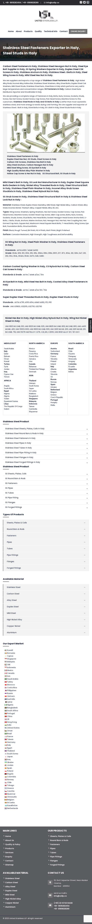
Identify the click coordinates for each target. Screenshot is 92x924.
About (19, 31)
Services (9, 852)
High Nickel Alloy (14, 619)
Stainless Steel (13, 587)
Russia (53, 379)
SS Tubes (9, 492)
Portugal (54, 400)
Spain (53, 384)
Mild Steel (11, 613)
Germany (54, 354)
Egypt (6, 391)
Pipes (9, 542)
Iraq (5, 372)
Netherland (55, 390)
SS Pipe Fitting (11, 497)
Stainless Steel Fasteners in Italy (59, 80)
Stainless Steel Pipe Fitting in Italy (20, 452)
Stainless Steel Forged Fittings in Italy (22, 462)
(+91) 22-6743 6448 (63, 903)
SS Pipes (9, 488)
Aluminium (12, 632)
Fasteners (11, 535)
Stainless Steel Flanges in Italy (19, 457)
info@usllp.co (52, 2)
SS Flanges (10, 502)
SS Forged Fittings (13, 507)
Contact (64, 31)
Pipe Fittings (12, 555)
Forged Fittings (14, 568)
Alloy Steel (12, 600)
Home (11, 31)
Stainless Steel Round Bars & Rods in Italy (24, 433)
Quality (38, 31)
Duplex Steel (13, 606)
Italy (5, 351)
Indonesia (33, 404)
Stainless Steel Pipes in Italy (18, 443)
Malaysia (32, 401)
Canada (32, 364)
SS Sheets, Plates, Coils (15, 473)
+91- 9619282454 (13, 2)
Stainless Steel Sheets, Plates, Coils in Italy (24, 428)
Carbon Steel (13, 593)
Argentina (72, 369)
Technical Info (50, 31)
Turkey (7, 364)
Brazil (70, 348)
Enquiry (8, 856)
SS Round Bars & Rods (15, 478)
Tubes (10, 548)
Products (28, 31)
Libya (6, 404)
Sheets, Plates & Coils (17, 522)
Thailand (32, 381)
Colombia (72, 364)
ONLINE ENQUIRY (78, 31)
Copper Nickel (13, 626)
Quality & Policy (12, 844)
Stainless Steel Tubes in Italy (18, 447)
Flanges (10, 561)
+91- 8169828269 (30, 2)
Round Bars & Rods (15, 529)
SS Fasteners (11, 483)
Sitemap (9, 865)
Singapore (33, 399)
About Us (9, 840)
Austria (54, 348)
